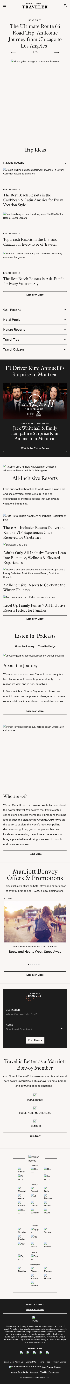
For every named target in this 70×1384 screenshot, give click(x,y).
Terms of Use (44, 1362)
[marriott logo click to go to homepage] (35, 5)
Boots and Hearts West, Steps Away (35, 952)
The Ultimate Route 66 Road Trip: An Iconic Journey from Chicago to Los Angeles (35, 36)
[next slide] (56, 52)
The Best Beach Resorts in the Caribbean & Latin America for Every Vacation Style (33, 200)
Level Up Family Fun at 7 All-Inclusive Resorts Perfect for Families (34, 608)
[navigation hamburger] (5, 5)
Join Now (35, 1135)
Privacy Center (59, 1362)
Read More (35, 853)
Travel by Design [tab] (47, 646)
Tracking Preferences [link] (49, 1372)
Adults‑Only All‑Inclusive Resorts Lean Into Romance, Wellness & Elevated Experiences (34, 557)
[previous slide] (13, 52)
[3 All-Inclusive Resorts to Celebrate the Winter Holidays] (35, 573)
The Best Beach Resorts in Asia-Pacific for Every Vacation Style (33, 281)
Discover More (35, 294)
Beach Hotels (11, 189)
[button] (28, 964)
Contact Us (31, 1362)
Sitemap (34, 1372)
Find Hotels (35, 1040)
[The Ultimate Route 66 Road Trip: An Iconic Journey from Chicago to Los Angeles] (35, 84)
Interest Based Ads (19, 1372)
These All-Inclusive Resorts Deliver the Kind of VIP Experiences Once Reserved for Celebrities (34, 532)
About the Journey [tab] (24, 646)
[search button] (65, 5)
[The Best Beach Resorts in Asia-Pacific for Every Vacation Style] (35, 254)
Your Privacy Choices (51, 1367)
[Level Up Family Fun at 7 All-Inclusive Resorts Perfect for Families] (35, 597)
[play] (35, 400)
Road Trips (35, 20)
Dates (9, 1025)
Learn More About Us (13, 1362)
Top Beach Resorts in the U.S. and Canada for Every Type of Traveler (30, 242)
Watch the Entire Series (35, 448)
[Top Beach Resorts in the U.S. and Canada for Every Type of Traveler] (35, 215)
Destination (13, 1010)
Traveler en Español (35, 1309)
